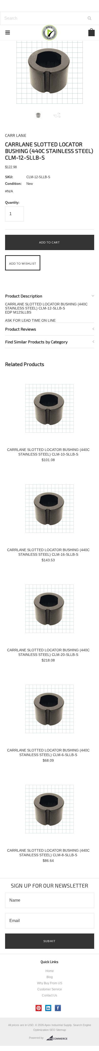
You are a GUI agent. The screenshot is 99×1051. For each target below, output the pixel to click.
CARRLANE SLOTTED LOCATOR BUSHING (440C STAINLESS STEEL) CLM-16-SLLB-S (48, 552)
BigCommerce (58, 1038)
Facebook (58, 1008)
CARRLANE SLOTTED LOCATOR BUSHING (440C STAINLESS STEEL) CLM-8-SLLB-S (48, 852)
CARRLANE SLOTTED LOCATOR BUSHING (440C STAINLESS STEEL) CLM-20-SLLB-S (48, 652)
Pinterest (39, 1008)
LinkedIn (48, 1008)
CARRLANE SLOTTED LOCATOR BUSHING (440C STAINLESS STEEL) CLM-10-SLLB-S (48, 452)
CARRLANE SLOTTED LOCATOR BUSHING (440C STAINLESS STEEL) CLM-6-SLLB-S (48, 752)
